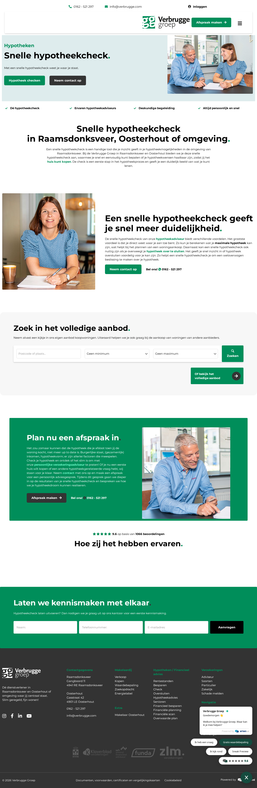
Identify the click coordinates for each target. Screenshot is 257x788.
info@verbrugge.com (81, 715)
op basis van (138, 534)
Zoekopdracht (124, 689)
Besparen (160, 685)
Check (157, 689)
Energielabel (123, 693)
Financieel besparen (167, 706)
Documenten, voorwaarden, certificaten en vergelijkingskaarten (118, 780)
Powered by (228, 731)
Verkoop (120, 677)
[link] (238, 779)
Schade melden (212, 693)
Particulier (208, 685)
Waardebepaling (126, 685)
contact (68, 473)
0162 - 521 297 (76, 708)
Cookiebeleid (172, 780)
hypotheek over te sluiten (165, 251)
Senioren (159, 701)
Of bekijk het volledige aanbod (207, 376)
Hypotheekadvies (165, 697)
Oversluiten (161, 693)
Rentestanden (163, 681)
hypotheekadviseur (170, 239)
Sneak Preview (240, 751)
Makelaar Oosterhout (129, 715)
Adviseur (207, 677)
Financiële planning (167, 710)
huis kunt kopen (59, 161)
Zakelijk (206, 689)
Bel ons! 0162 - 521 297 (164, 269)
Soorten (206, 681)
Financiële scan (164, 714)
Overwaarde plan (165, 718)
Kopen (119, 681)
